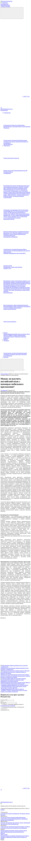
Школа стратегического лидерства (14, 250)
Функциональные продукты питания (16, 193)
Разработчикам (16, 837)
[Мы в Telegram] (11, 51)
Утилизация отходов (22, 188)
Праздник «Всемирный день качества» (10, 822)
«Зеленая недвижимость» (23, 194)
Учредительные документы (10, 140)
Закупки (5, 144)
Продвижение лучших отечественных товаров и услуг (16, 280)
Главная (2, 374)
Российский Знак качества (9, 185)
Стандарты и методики (15, 141)
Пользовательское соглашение (8, 835)
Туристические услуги (16, 191)
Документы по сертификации (19, 828)
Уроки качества (7, 252)
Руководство (14, 125)
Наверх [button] (2, 839)
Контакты (10, 144)
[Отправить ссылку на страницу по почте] (11, 664)
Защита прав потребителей (7, 820)
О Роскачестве (7, 125)
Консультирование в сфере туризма (12, 306)
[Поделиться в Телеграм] (11, 653)
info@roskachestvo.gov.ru (7, 109)
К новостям (4, 390)
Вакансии (27, 126)
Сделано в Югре (12, 192)
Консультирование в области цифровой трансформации (16, 307)
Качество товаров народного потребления (13, 231)
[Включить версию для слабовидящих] (12, 13)
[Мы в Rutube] (11, 85)
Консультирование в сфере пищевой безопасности (15, 305)
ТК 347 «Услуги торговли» (10, 216)
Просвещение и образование (21, 818)
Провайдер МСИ (7, 265)
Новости (5, 339)
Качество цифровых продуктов (20, 233)
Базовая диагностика (8, 170)
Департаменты (21, 125)
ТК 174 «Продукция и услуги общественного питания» (15, 217)
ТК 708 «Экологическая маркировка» (20, 215)
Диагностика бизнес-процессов (8, 817)
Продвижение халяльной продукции (21, 287)
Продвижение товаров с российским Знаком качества (16, 282)
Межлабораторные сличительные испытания (13, 818)
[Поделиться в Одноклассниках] (11, 641)
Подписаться (4, 708)
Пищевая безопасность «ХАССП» (11, 189)
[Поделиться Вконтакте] (11, 630)
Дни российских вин (13, 824)
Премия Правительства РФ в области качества (14, 334)
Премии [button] (5, 332)
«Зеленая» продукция (11, 188)
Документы (23, 813)
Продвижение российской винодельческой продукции (16, 283)
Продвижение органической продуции (13, 288)
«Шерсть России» (11, 194)
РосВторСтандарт (7, 196)
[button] (12, 364)
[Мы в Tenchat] (11, 74)
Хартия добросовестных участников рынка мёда (14, 235)
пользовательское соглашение (8, 705)
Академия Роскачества (17, 249)
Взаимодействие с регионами (10, 126)
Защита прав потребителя (9, 321)
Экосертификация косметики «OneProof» (13, 187)
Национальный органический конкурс (14, 336)
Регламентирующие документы (22, 826)
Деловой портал (7, 249)
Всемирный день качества (23, 250)
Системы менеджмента (18, 196)
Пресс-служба (21, 126)
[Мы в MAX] (11, 63)
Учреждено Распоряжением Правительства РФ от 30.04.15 (5, 4)
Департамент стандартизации (10, 210)
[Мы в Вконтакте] (11, 29)
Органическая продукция (23, 185)
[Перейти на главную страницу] (6, 1)
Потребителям (4, 110)
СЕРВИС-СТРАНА (13, 335)
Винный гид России (8, 234)
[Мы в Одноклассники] (11, 40)
